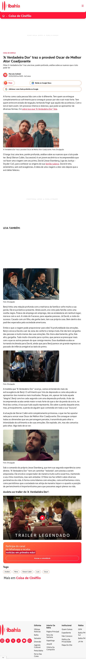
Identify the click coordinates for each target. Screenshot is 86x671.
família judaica (52, 164)
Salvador (37, 638)
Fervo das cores (38, 655)
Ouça (10, 83)
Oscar (46, 572)
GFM (80, 629)
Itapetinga (50, 640)
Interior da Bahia (50, 626)
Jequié (49, 644)
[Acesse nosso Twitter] (13, 641)
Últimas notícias (37, 630)
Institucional (66, 625)
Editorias (37, 625)
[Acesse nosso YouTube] (24, 641)
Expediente (66, 633)
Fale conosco (67, 636)
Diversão (37, 642)
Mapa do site (67, 645)
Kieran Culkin (27, 572)
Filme (16, 572)
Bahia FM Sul (81, 634)
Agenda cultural (37, 646)
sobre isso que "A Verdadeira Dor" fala (39, 109)
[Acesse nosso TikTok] (18, 641)
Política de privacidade (66, 640)
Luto (38, 572)
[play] (42, 517)
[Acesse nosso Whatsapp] (29, 641)
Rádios (81, 625)
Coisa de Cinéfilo (20, 16)
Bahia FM (81, 638)
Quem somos (67, 629)
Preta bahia (38, 650)
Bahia (36, 635)
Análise (7, 572)
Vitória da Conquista (50, 648)
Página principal (52, 631)
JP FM (80, 642)
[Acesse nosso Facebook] (7, 641)
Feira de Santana (49, 636)
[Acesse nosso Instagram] (2, 641)
